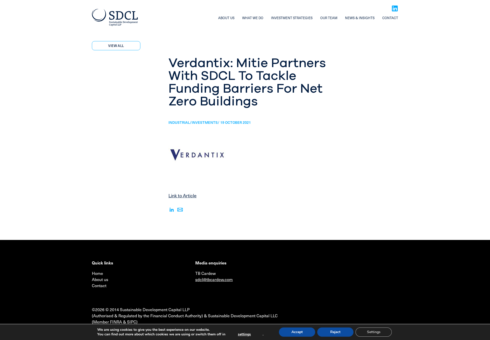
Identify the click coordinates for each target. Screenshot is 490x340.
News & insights (360, 17)
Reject (335, 332)
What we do (252, 17)
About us (226, 17)
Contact (390, 17)
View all (116, 45)
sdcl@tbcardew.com (214, 279)
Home (97, 273)
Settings (374, 332)
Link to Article (182, 195)
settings (244, 334)
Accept (297, 332)
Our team (328, 17)
